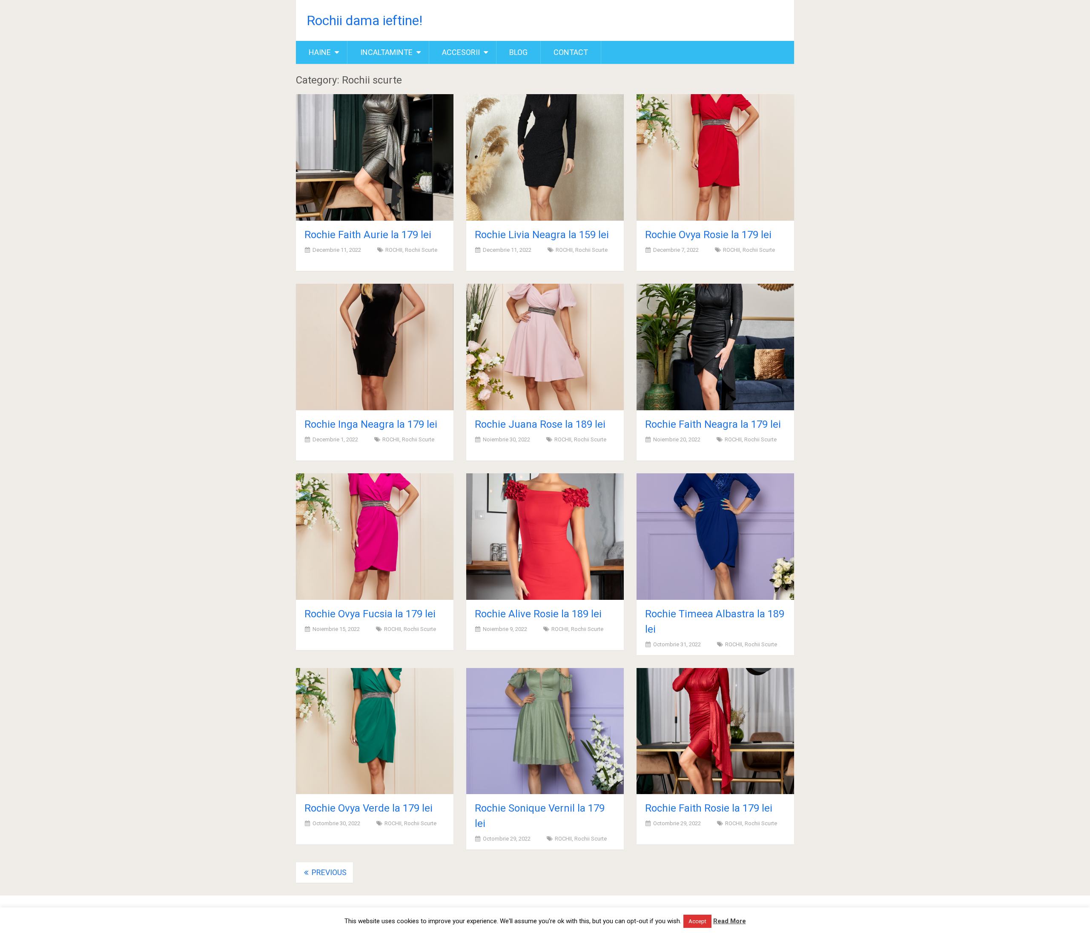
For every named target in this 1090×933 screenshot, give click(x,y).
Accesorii (461, 52)
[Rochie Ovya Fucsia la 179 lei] (374, 536)
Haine (320, 52)
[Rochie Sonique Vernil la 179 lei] (545, 731)
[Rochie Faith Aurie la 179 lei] (374, 157)
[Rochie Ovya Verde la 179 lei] (374, 731)
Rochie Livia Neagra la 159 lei (542, 235)
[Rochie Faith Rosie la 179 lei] (715, 731)
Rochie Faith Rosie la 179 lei (708, 808)
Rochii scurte (421, 250)
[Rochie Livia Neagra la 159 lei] (545, 157)
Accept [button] (697, 921)
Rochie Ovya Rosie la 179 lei (708, 235)
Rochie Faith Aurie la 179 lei (367, 235)
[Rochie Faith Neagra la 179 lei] (715, 347)
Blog (518, 52)
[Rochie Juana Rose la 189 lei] (545, 347)
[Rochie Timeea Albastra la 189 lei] (715, 536)
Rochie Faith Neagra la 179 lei (713, 424)
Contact (571, 52)
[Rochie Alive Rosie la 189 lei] (545, 536)
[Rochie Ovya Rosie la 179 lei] (715, 157)
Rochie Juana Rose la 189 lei (540, 424)
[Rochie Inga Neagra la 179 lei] (374, 347)
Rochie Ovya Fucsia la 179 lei (370, 614)
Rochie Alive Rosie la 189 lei (538, 614)
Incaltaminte (386, 52)
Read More (729, 921)
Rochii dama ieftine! (364, 20)
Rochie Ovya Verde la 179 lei (368, 808)
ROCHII (393, 250)
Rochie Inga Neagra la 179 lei (370, 424)
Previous (328, 872)
